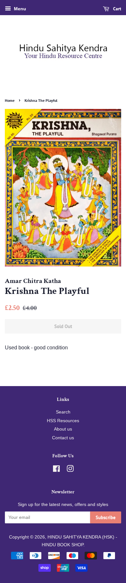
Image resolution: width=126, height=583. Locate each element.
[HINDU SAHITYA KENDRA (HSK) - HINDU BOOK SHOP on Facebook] (56, 470)
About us (63, 429)
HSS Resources (63, 420)
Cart (116, 9)
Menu (19, 8)
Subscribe (106, 517)
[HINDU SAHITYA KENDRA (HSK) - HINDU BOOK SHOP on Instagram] (70, 470)
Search (63, 412)
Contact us (63, 437)
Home (10, 100)
